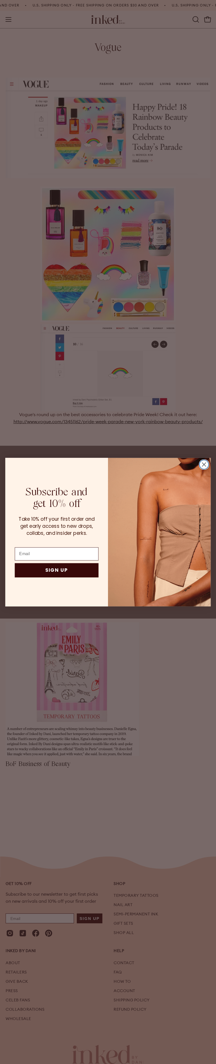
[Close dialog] (204, 464)
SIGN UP (56, 570)
